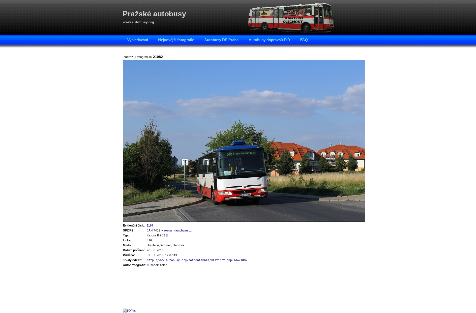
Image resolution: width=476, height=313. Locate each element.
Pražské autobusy (154, 14)
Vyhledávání (137, 40)
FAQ (304, 40)
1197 (150, 225)
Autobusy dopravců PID (269, 40)
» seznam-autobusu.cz (176, 230)
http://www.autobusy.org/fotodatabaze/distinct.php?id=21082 (197, 260)
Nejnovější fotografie (176, 40)
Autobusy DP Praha (221, 40)
